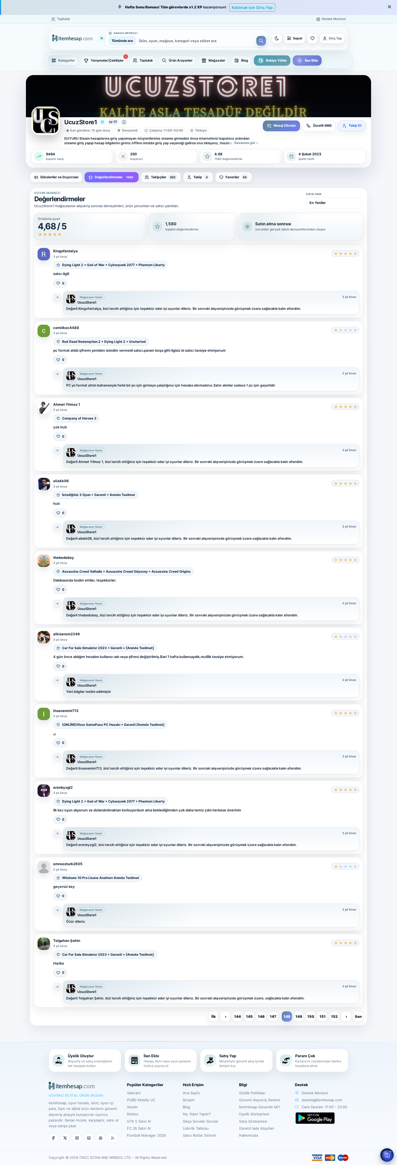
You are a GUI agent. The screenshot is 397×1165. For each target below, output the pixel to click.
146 (261, 1016)
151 (322, 1016)
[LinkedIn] (88, 1138)
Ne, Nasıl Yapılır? (197, 1114)
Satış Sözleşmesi (253, 1121)
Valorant (134, 1093)
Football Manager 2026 (146, 1135)
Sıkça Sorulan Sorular (200, 1121)
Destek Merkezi (314, 1093)
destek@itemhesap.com (322, 1100)
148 (287, 1016)
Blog (186, 1107)
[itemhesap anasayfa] (77, 38)
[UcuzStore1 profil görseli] (45, 120)
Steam (132, 1107)
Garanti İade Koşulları (256, 1128)
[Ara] (261, 41)
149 (298, 1016)
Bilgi (243, 1084)
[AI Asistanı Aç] (387, 1155)
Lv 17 (113, 122)
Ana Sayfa (191, 1093)
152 (334, 1016)
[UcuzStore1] (70, 299)
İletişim (188, 1100)
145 (249, 1016)
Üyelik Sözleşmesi (254, 1114)
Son (358, 1016)
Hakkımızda (248, 1135)
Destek (301, 1084)
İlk (213, 1016)
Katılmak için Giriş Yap (252, 7)
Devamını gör (244, 143)
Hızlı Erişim (193, 1084)
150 (310, 1016)
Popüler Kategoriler (145, 1084)
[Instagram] (77, 1138)
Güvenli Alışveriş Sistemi (259, 1100)
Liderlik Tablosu (196, 1128)
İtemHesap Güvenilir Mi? (259, 1107)
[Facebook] (53, 1138)
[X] (65, 1138)
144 (237, 1016)
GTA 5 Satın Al (139, 1121)
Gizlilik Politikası (252, 1093)
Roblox (132, 1114)
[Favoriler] (312, 38)
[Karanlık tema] (276, 38)
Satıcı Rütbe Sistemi (199, 1135)
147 (273, 1016)
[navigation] (198, 60)
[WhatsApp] (100, 1138)
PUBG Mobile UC (141, 1100)
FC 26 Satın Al (139, 1128)
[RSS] (112, 1138)
